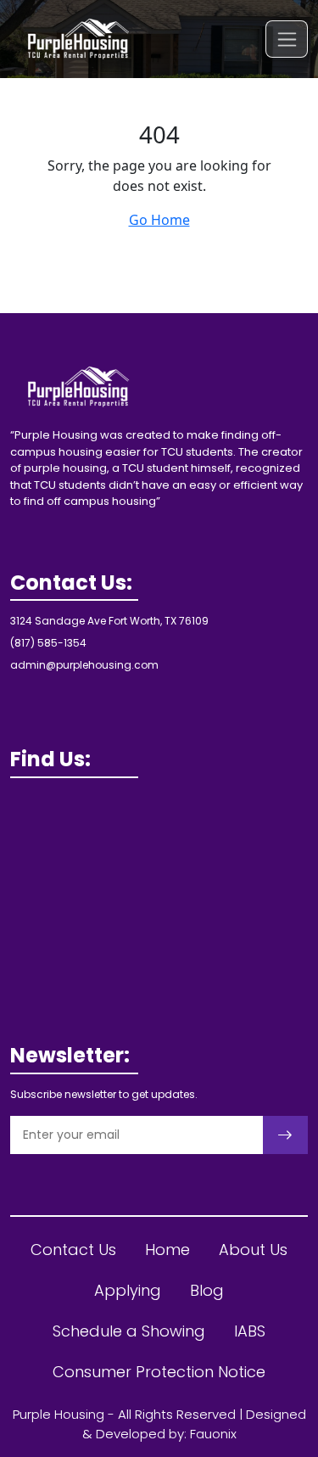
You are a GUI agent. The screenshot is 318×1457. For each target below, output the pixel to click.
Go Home (159, 219)
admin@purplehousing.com (84, 665)
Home (167, 1249)
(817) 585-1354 (48, 643)
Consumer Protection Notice (159, 1371)
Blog (207, 1290)
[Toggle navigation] (286, 38)
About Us (253, 1249)
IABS (249, 1331)
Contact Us (73, 1249)
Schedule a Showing (129, 1331)
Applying (127, 1290)
